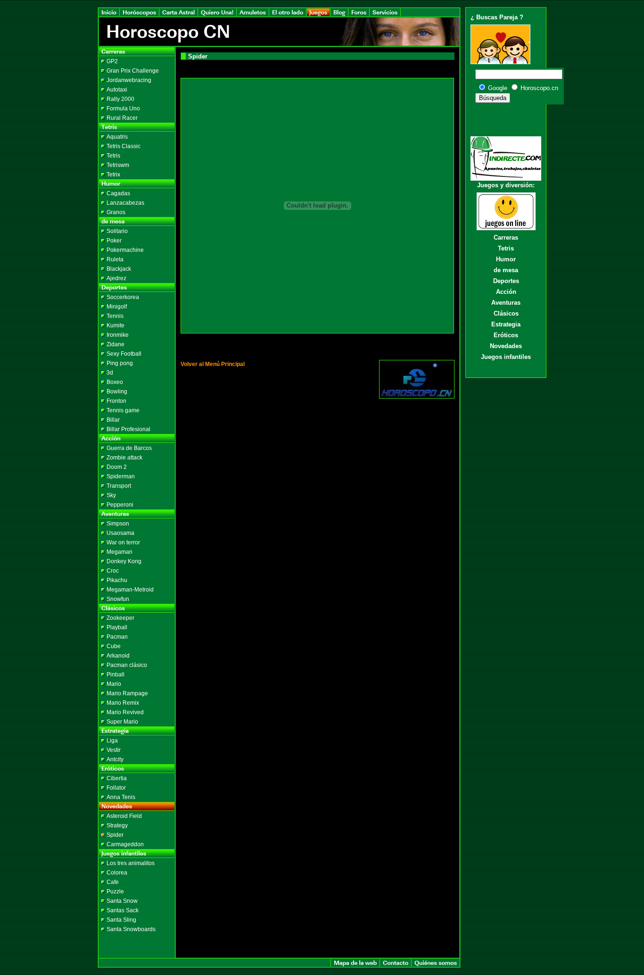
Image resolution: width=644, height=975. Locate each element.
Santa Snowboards (131, 929)
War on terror (123, 542)
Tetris (113, 155)
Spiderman (121, 476)
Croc (113, 570)
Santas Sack (123, 910)
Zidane (115, 344)
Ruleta (115, 259)
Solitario (117, 231)
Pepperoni (120, 504)
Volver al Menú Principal (213, 364)
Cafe (113, 882)
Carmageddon (125, 844)
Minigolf (117, 306)
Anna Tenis (121, 797)
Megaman (119, 552)
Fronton (116, 401)
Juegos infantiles (506, 356)
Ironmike (118, 335)
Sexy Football (124, 353)
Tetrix (113, 174)
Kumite (115, 325)
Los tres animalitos (131, 863)
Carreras (506, 237)
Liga (112, 740)
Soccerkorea (123, 297)
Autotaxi (117, 89)
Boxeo (115, 382)
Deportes (506, 280)
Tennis (115, 316)
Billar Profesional (128, 429)
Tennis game (123, 410)
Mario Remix (123, 703)
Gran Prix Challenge (133, 70)
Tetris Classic (123, 146)
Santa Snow (122, 901)
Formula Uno (123, 108)
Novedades (506, 346)
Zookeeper (120, 618)
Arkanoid (118, 655)
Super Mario (122, 721)
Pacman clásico (127, 665)
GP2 (112, 61)
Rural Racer (122, 118)
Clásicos (506, 313)
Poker (114, 240)
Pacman (117, 636)
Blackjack (119, 269)
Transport (119, 486)
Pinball (115, 674)
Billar (113, 420)
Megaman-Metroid (130, 589)
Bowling (117, 391)
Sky (111, 495)
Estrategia (505, 324)
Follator (116, 787)
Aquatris (117, 136)
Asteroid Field (124, 816)
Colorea (117, 872)
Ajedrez (116, 278)
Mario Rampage (127, 693)
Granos (116, 212)
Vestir (114, 750)
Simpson (118, 523)
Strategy (117, 825)
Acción (506, 291)
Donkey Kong (124, 561)
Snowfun (118, 599)
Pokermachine (125, 250)
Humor (506, 259)
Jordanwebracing (129, 80)
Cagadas (118, 193)
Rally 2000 (120, 99)
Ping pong (120, 363)
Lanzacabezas (125, 203)
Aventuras (505, 302)
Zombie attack (124, 457)
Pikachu (117, 580)
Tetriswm (118, 165)
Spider (115, 835)
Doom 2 (117, 467)
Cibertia (117, 778)
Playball (117, 627)
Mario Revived (125, 712)
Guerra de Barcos (129, 448)
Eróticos (506, 335)
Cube (114, 646)
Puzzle (115, 891)
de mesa (506, 270)
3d (110, 372)
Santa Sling (121, 920)
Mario (114, 684)
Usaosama (120, 533)
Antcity (115, 759)
